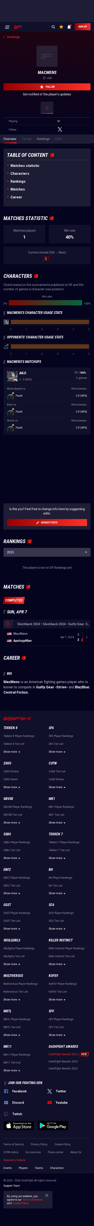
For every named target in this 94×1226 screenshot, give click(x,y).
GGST (7, 905)
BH (51, 869)
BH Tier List (56, 885)
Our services (33, 1152)
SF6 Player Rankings (61, 736)
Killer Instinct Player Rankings (67, 948)
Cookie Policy (62, 1144)
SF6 (51, 728)
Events (7, 1168)
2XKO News (10, 779)
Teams (39, 1168)
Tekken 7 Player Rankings (64, 842)
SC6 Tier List (56, 920)
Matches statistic (24, 166)
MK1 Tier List (56, 814)
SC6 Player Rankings (61, 913)
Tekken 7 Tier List (59, 850)
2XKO (7, 763)
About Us (75, 1152)
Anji (22, 373)
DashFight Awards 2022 (63, 1068)
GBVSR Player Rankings (17, 806)
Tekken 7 (56, 834)
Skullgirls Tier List (14, 956)
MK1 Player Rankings (61, 806)
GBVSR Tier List (12, 814)
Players (23, 1168)
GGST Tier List (11, 920)
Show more (10, 751)
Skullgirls (11, 940)
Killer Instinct (61, 940)
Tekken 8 (10, 728)
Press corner (55, 1152)
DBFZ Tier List (11, 885)
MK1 (52, 799)
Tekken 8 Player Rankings (18, 736)
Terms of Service (13, 1144)
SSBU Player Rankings (16, 842)
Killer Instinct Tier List (62, 956)
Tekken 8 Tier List (13, 743)
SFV (51, 1011)
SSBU (7, 834)
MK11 (7, 1046)
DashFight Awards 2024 (63, 1054)
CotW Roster (56, 779)
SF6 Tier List (56, 743)
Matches (17, 189)
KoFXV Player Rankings (63, 983)
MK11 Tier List (12, 1062)
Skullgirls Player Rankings (19, 948)
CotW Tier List (57, 771)
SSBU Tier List (11, 850)
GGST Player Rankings (16, 913)
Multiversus (13, 976)
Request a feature (14, 1160)
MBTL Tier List (12, 1027)
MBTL (7, 1011)
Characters (19, 173)
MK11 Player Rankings (16, 1054)
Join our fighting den (25, 1083)
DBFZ (7, 869)
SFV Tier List (56, 1027)
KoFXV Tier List (58, 991)
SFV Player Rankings (61, 1019)
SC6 (51, 905)
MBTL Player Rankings (16, 1019)
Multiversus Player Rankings (20, 983)
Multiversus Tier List (15, 991)
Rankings (18, 181)
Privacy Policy (39, 1144)
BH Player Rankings (60, 877)
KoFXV (53, 976)
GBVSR (8, 799)
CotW (53, 763)
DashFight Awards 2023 (63, 1061)
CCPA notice (10, 1152)
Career (16, 197)
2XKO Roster (11, 771)
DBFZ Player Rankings (16, 877)
